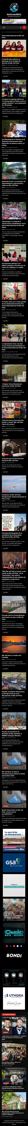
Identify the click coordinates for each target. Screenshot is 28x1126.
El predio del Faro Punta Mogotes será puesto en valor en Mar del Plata (14, 604)
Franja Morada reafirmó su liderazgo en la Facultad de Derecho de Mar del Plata (14, 48)
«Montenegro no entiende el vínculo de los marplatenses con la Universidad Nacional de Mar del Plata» (14, 210)
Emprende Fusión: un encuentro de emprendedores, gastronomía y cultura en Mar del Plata (14, 170)
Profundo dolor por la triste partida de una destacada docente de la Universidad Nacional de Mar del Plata (14, 291)
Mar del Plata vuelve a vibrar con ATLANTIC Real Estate (14, 1051)
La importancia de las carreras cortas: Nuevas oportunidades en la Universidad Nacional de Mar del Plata (14, 333)
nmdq (3, 65)
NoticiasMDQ (14, 14)
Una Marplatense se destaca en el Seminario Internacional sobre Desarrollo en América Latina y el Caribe (14, 128)
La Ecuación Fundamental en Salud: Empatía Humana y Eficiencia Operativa (14, 1076)
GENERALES (5, 135)
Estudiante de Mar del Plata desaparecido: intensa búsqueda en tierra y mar (14, 484)
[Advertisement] (14, 21)
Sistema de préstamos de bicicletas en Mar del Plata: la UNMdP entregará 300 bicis (14, 721)
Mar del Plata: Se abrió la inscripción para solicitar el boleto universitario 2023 (14, 761)
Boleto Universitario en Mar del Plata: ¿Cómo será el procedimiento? (14, 799)
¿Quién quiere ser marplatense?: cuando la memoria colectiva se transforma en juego (14, 1025)
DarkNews (19, 1122)
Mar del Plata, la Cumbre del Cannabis (14, 644)
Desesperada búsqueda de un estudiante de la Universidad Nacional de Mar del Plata (14, 522)
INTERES (5, 55)
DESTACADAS (6, 339)
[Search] (20, 27)
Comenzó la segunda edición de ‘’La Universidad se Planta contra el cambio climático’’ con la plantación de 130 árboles (14, 88)
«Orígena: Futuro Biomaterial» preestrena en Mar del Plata (14, 373)
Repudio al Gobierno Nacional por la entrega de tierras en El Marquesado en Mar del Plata (14, 681)
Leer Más (5, 76)
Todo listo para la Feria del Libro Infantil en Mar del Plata (14, 447)
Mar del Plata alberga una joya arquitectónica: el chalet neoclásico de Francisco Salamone (14, 1101)
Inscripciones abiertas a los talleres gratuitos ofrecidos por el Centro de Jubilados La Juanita (14, 252)
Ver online (24, 27)
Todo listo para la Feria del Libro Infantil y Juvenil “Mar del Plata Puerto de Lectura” (14, 409)
